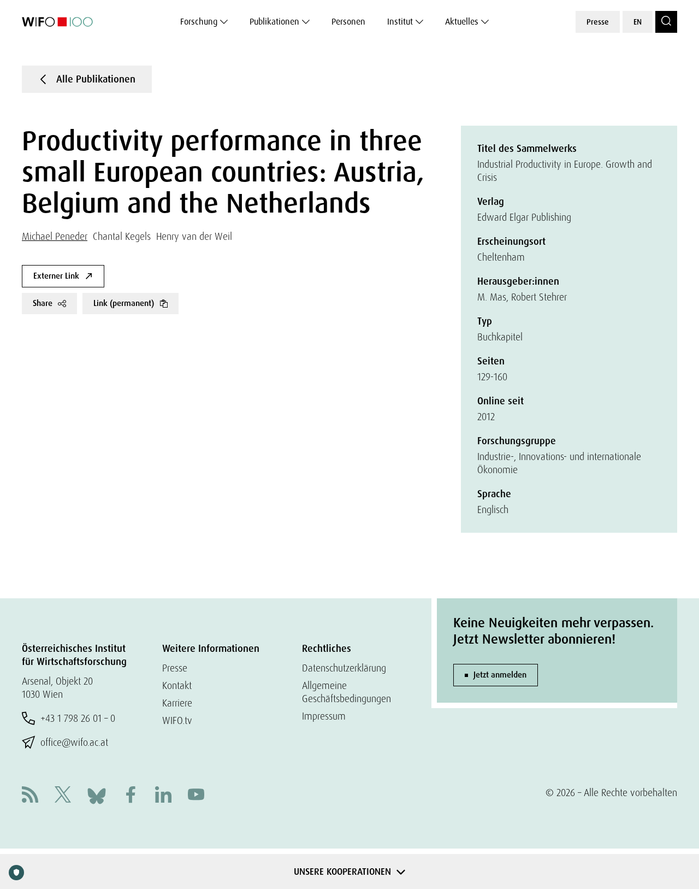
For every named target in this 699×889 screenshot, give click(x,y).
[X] (63, 795)
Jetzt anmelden (499, 674)
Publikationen (274, 21)
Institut (400, 21)
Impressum (324, 716)
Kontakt (177, 685)
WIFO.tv (177, 720)
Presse (598, 22)
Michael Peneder (54, 236)
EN (637, 22)
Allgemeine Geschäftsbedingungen (346, 692)
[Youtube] (196, 795)
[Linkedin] (163, 795)
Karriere (177, 703)
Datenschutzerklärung (344, 668)
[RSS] (30, 795)
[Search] (666, 22)
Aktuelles (461, 21)
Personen (348, 21)
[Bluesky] (96, 794)
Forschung (198, 21)
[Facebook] (130, 795)
